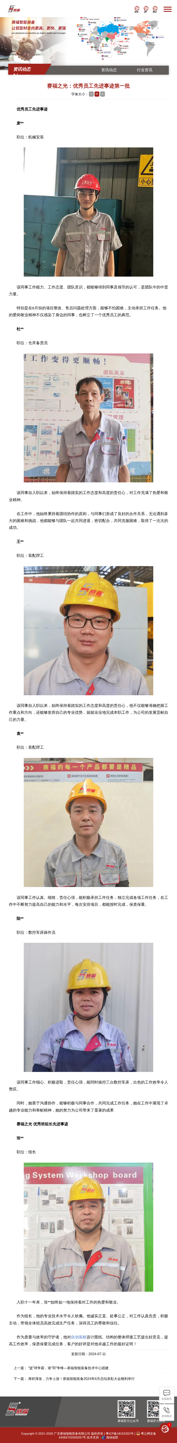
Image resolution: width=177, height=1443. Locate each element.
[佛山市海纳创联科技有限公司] (103, 1437)
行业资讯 (144, 70)
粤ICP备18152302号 (120, 1433)
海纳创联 (112, 1437)
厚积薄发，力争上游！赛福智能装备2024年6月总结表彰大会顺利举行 (81, 1379)
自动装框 (79, 1337)
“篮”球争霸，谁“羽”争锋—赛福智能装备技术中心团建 (68, 1368)
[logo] (17, 8)
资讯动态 (109, 70)
